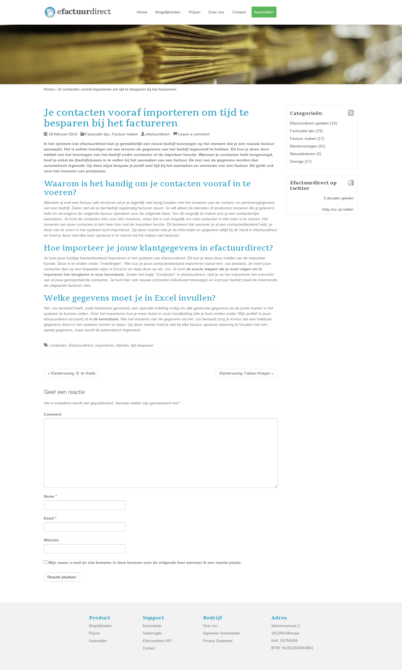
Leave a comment (193, 134)
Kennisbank (152, 626)
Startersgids (152, 633)
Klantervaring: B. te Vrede (71, 373)
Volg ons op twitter (338, 209)
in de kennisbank (103, 319)
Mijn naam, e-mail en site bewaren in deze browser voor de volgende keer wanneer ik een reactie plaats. (145, 562)
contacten (58, 345)
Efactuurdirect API (157, 641)
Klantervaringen (303, 146)
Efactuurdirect (81, 345)
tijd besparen (142, 345)
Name (50, 496)
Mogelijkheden (167, 12)
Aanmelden (264, 12)
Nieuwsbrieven (302, 154)
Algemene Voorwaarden (221, 633)
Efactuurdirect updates (309, 123)
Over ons (216, 12)
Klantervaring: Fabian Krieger (246, 373)
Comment (53, 414)
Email (50, 518)
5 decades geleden (339, 198)
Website (51, 540)
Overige (297, 161)
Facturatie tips (97, 134)
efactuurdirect (158, 134)
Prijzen (194, 12)
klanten (122, 345)
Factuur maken (125, 134)
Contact (239, 12)
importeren (104, 345)
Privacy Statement (217, 641)
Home (142, 12)
